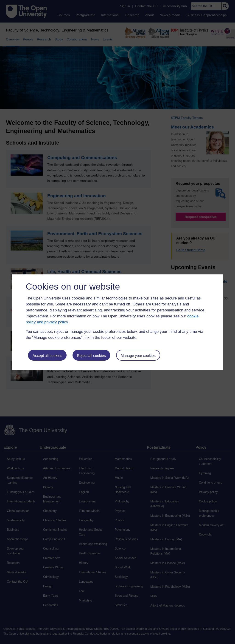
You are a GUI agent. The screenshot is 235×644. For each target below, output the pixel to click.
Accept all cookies (47, 356)
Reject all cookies (91, 356)
